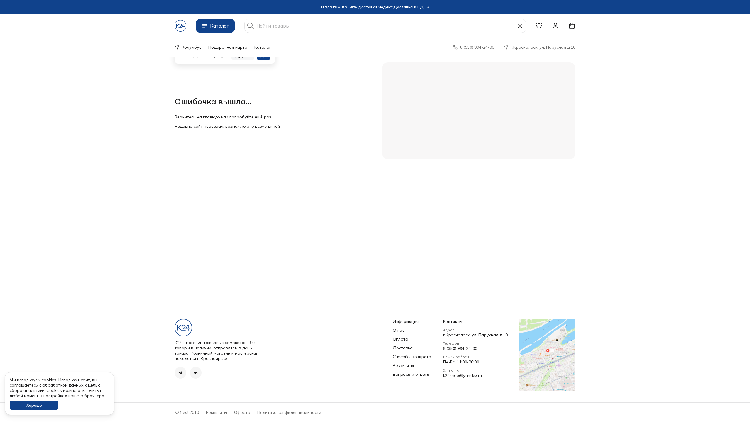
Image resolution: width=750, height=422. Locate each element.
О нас (398, 330)
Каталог (219, 26)
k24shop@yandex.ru (462, 375)
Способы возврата (412, 356)
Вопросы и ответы (411, 374)
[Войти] (555, 25)
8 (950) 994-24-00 (460, 348)
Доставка (403, 347)
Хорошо (34, 405)
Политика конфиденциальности (289, 412)
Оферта (242, 412)
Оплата (400, 339)
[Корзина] (571, 25)
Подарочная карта (227, 47)
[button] (539, 25)
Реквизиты (403, 365)
